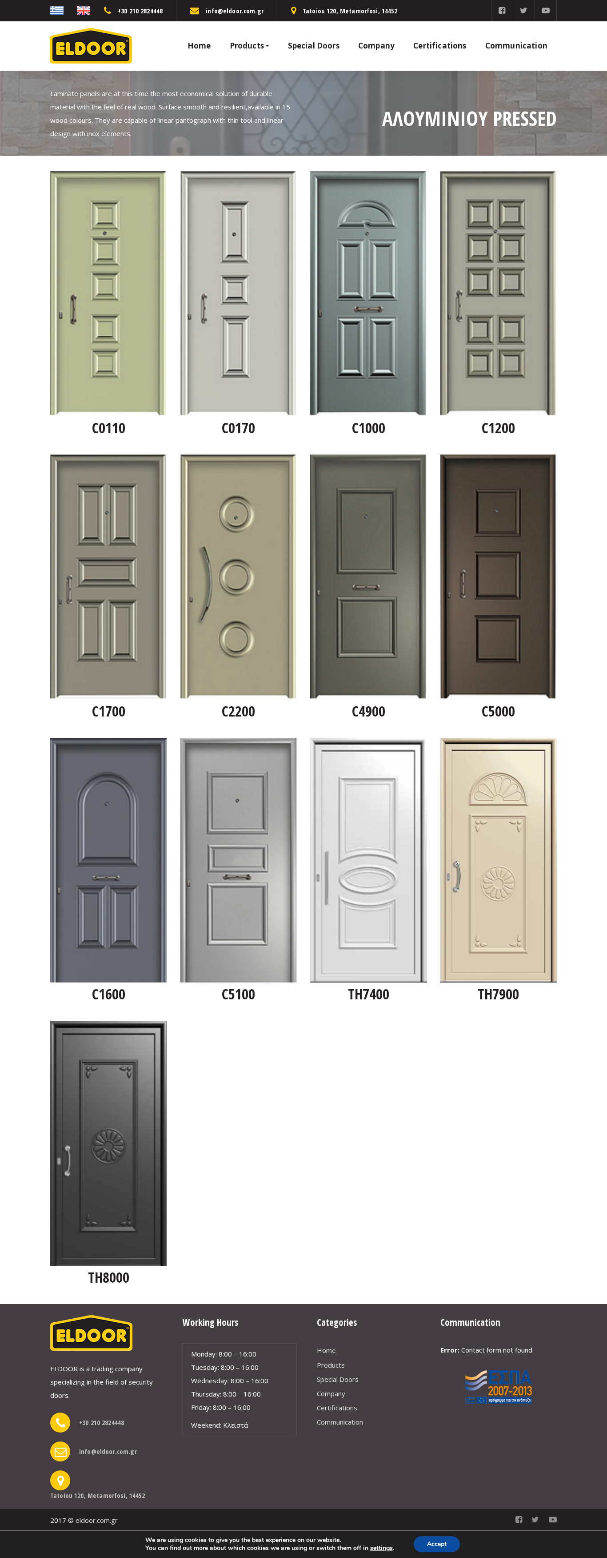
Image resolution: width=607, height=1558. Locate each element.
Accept (437, 1544)
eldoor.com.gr (97, 1520)
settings (381, 1548)
